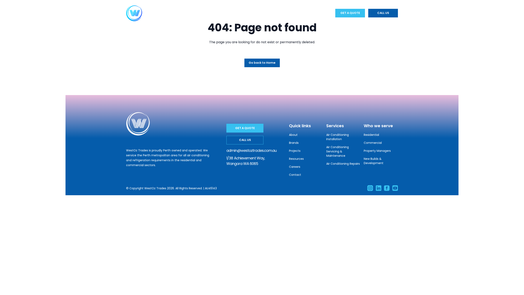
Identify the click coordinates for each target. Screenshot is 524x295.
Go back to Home (262, 63)
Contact (317, 13)
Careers (298, 13)
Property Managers (377, 151)
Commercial (373, 143)
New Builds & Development (373, 161)
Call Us (383, 13)
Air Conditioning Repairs (343, 164)
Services (190, 13)
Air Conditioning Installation (337, 137)
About (173, 13)
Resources (277, 13)
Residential (371, 135)
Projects (255, 13)
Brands (236, 13)
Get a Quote (350, 13)
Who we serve (214, 13)
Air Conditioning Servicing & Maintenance (337, 151)
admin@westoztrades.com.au (251, 150)
